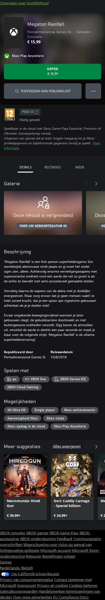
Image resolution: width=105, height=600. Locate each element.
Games (6, 561)
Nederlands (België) (16, 567)
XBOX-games (37, 532)
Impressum (26, 585)
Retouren (33, 556)
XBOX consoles (12, 532)
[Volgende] (96, 183)
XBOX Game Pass (63, 532)
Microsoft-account (55, 550)
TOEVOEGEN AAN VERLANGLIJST (46, 91)
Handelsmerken (52, 591)
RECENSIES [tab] (52, 167)
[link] (25, 487)
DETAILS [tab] (26, 167)
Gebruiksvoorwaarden (19, 591)
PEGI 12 (27, 112)
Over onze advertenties (32, 597)
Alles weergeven (67, 446)
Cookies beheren (83, 585)
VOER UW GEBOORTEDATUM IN (43, 226)
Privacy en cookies (52, 585)
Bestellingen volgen (58, 556)
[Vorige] (86, 183)
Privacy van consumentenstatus (26, 579)
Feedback (65, 538)
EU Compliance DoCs (71, 597)
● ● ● (93, 91)
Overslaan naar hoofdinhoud (24, 2)
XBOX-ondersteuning (38, 538)
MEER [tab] (79, 167)
